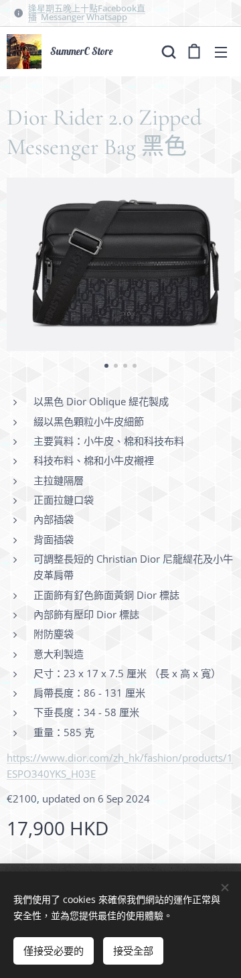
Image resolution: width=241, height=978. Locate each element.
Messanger (62, 17)
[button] (167, 51)
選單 (221, 51)
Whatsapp (106, 17)
